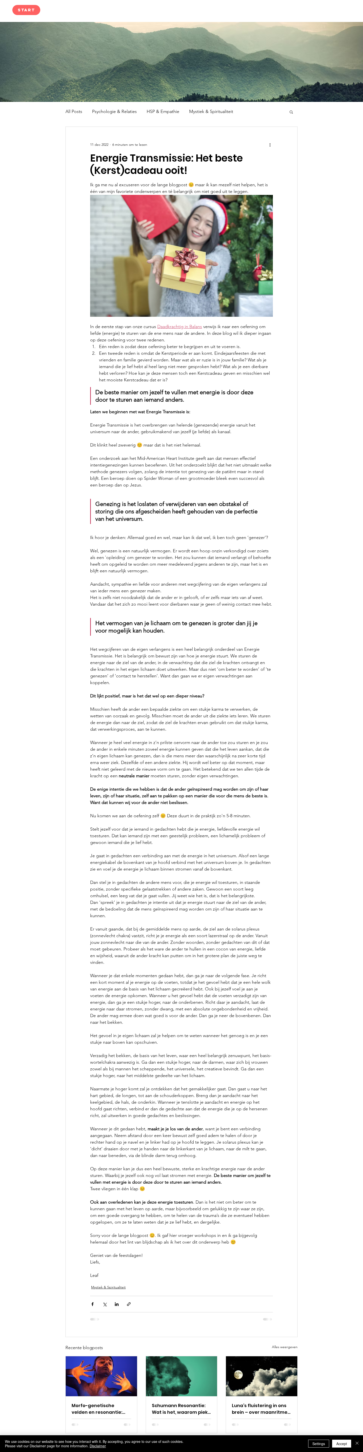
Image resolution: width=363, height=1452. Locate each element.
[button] (291, 112)
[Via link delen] (128, 1304)
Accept (341, 1443)
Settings (318, 1443)
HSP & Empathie (163, 111)
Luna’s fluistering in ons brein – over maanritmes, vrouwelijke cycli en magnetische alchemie (261, 1408)
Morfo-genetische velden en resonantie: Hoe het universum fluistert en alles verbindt (101, 1408)
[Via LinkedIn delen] (116, 1304)
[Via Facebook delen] (92, 1304)
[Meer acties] (270, 145)
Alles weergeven (285, 1347)
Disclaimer (98, 1445)
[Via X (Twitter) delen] (104, 1304)
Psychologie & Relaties (114, 111)
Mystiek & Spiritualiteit (211, 111)
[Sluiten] (357, 1443)
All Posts (73, 111)
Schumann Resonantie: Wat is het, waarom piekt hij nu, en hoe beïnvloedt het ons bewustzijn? (181, 1408)
